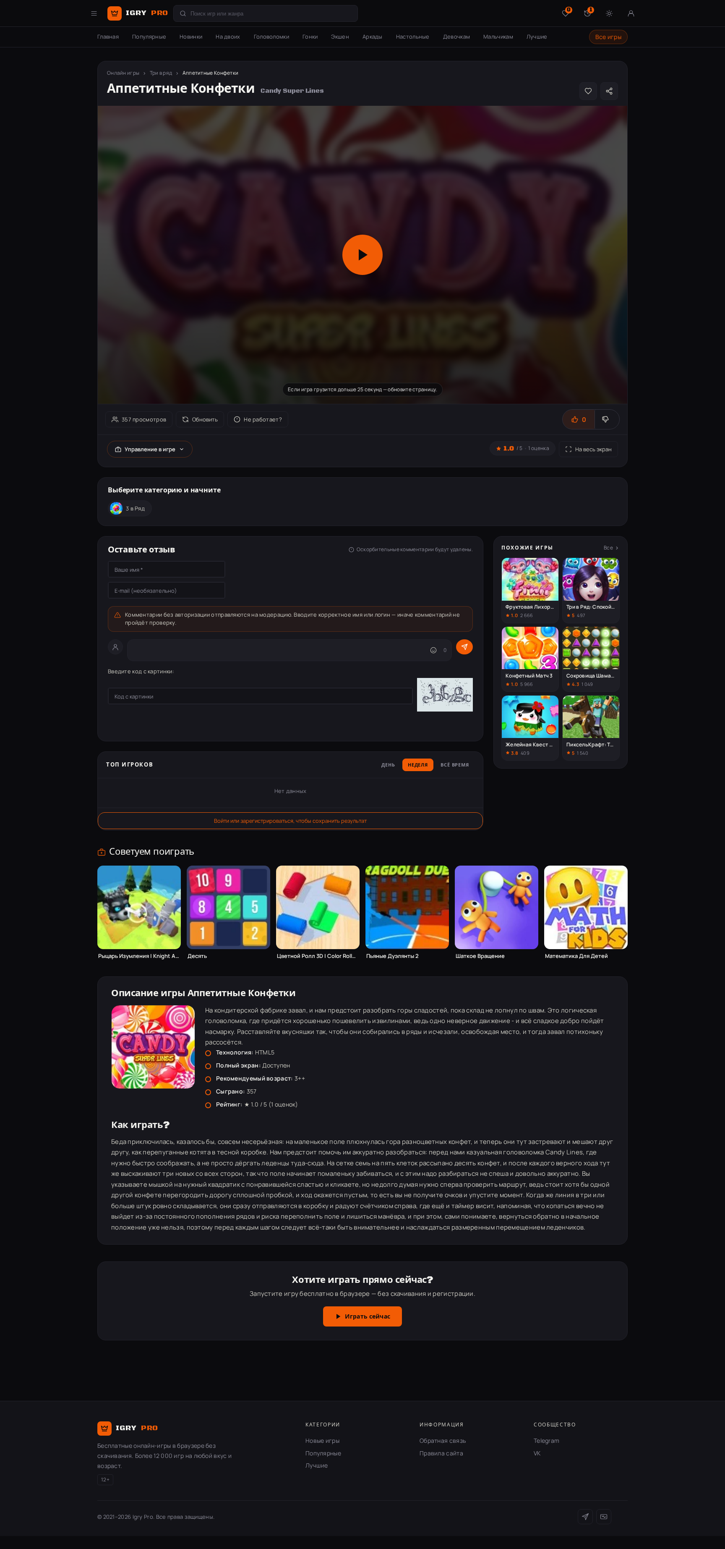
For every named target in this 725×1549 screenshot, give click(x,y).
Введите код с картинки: (141, 671)
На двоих (228, 36)
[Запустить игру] (362, 255)
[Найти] (183, 13)
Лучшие (537, 36)
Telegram (546, 1440)
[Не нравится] (607, 419)
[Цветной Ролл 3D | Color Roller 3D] (318, 907)
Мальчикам (498, 36)
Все (608, 547)
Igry (147, 13)
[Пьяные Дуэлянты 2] (407, 907)
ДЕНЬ (388, 765)
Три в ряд (161, 72)
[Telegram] (585, 1516)
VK (537, 1453)
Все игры (608, 37)
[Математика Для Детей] (586, 907)
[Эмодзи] (433, 650)
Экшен (340, 36)
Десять (197, 956)
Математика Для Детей (576, 956)
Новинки (191, 36)
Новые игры (322, 1440)
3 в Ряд (135, 508)
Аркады (372, 36)
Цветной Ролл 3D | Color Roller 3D (318, 956)
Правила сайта (441, 1453)
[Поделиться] (609, 91)
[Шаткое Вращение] (496, 907)
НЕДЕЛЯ (418, 765)
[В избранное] (588, 91)
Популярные (149, 36)
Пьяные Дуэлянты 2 (392, 956)
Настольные (413, 36)
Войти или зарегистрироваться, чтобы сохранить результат (290, 820)
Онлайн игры (123, 72)
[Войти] (631, 13)
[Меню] (94, 13)
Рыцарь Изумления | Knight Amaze (139, 956)
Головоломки (271, 36)
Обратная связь (443, 1440)
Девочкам (456, 36)
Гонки (310, 36)
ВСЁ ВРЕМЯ (455, 765)
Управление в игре (150, 449)
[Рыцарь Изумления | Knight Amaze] (139, 907)
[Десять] (228, 907)
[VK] (603, 1516)
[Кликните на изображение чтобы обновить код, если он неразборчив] (445, 696)
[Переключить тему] (609, 13)
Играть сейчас (367, 1317)
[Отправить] (464, 646)
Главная (108, 36)
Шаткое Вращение (480, 956)
